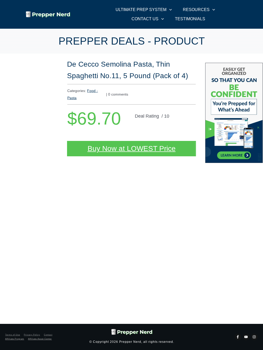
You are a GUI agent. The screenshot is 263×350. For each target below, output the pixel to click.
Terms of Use (12, 335)
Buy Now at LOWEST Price (132, 148)
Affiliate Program (14, 339)
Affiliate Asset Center (40, 339)
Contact (48, 335)
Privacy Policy (32, 335)
